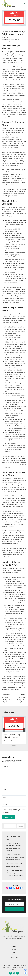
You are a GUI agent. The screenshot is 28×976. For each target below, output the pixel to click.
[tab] (12, 745)
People (4, 28)
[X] (14, 973)
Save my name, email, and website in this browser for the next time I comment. (14, 810)
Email (4, 797)
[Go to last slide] (4, 730)
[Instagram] (17, 973)
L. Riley (5, 37)
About (14, 952)
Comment (6, 766)
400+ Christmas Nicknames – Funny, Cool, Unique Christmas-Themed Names (14, 873)
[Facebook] (10, 973)
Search (20, 826)
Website (4, 805)
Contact (14, 955)
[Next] (24, 730)
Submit (14, 909)
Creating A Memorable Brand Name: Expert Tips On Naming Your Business (15, 857)
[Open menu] (24, 3)
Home (14, 949)
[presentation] (14, 724)
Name (4, 789)
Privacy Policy (14, 957)
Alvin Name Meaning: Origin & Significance (7, 698)
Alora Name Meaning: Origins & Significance (21, 698)
